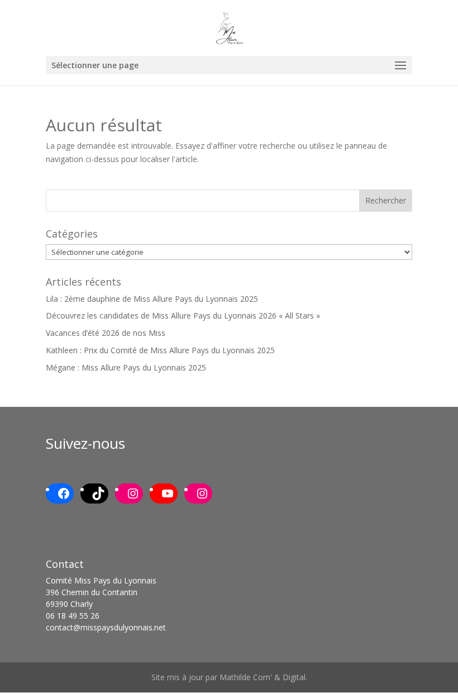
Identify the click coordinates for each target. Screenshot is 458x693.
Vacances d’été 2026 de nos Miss (105, 332)
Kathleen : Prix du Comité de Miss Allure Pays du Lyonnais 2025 (160, 350)
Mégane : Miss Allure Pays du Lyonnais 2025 (126, 367)
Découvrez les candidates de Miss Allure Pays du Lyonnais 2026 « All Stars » (183, 315)
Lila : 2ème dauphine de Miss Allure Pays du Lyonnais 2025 (152, 298)
